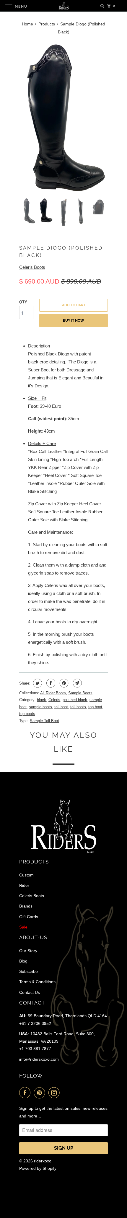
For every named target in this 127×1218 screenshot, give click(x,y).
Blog (23, 961)
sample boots (40, 707)
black (41, 700)
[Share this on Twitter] (37, 683)
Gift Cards (28, 916)
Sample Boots (80, 693)
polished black (75, 700)
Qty (23, 302)
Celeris (54, 700)
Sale (23, 927)
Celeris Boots (32, 267)
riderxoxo (42, 1161)
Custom (26, 875)
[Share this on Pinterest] (63, 683)
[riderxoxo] (63, 6)
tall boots (78, 707)
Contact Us (29, 992)
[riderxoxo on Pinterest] (41, 1092)
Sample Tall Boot (44, 721)
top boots (27, 713)
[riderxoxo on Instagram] (55, 1092)
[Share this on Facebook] (50, 683)
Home (27, 24)
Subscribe (28, 971)
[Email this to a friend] (76, 683)
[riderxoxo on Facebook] (26, 1092)
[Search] (102, 6)
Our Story (28, 950)
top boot (95, 707)
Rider (24, 885)
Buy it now (73, 320)
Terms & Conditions (37, 981)
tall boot (61, 707)
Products (46, 24)
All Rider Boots (53, 693)
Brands (25, 906)
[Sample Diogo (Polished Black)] (63, 116)
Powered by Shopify (37, 1168)
